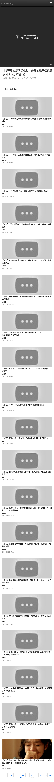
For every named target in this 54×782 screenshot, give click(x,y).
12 (27, 775)
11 (23, 775)
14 (37, 775)
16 (46, 775)
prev (5, 775)
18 (21, 777)
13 (32, 775)
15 (41, 775)
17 (50, 775)
